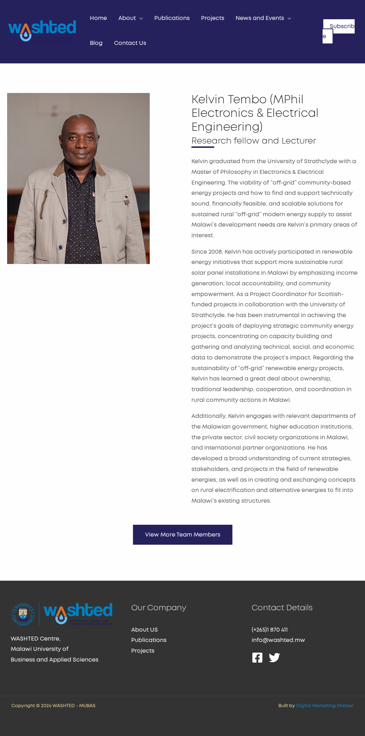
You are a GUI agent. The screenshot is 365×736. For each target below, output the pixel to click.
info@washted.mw (278, 640)
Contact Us (130, 43)
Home (98, 18)
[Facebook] (257, 657)
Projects (212, 18)
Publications (172, 18)
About (127, 18)
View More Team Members (182, 535)
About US (144, 630)
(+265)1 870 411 (270, 630)
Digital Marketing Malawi (325, 706)
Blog (96, 43)
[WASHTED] (42, 30)
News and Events (260, 18)
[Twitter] (274, 657)
